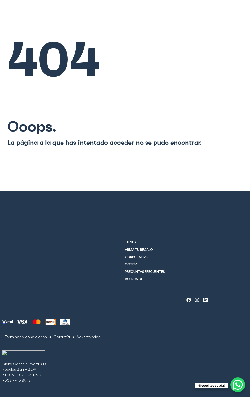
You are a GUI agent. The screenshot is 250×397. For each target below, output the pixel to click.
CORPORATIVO (136, 257)
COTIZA (131, 264)
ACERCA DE (134, 279)
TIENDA (131, 242)
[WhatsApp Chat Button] (237, 384)
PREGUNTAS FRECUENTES (145, 272)
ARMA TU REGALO (139, 250)
